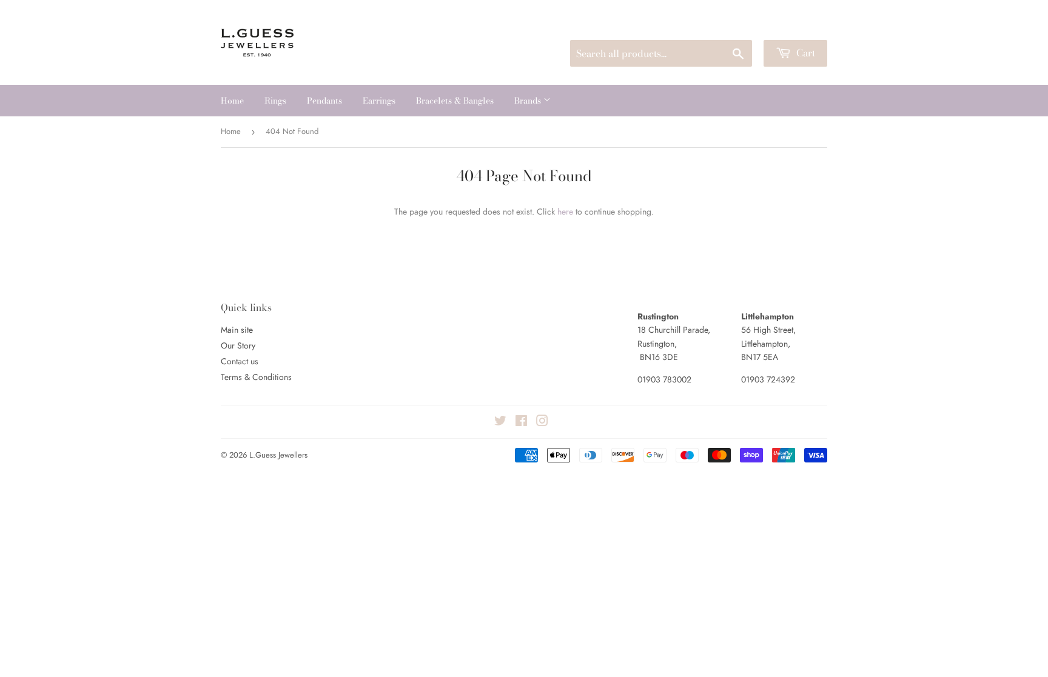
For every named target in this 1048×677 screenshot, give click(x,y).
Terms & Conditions (256, 377)
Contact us (239, 361)
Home (232, 100)
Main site (237, 330)
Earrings (379, 100)
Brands (528, 100)
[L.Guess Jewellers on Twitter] (500, 422)
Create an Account (795, 25)
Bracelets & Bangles (455, 100)
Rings (275, 100)
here (565, 211)
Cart (804, 52)
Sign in (735, 25)
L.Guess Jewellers (278, 455)
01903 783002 (664, 379)
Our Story (238, 345)
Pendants (324, 100)
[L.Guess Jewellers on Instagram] (542, 422)
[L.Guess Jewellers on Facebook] (521, 422)
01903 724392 (768, 379)
